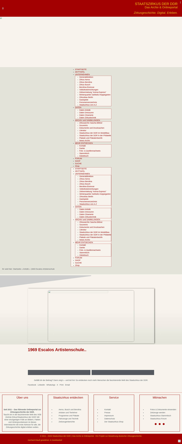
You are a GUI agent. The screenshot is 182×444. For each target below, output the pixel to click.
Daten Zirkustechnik (87, 118)
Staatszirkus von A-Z (88, 105)
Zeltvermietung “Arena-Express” (92, 92)
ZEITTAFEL (80, 72)
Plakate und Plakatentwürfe (90, 138)
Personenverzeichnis (88, 102)
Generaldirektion (86, 77)
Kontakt (82, 146)
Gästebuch (83, 156)
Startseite (17, 269)
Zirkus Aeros (84, 80)
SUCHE (78, 163)
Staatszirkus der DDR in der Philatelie (95, 135)
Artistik (26, 269)
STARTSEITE (81, 69)
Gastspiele (83, 100)
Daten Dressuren (86, 113)
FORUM (78, 158)
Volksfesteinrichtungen (88, 90)
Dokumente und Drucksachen (91, 128)
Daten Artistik (84, 110)
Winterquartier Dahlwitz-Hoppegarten (94, 95)
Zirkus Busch (84, 85)
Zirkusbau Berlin (86, 97)
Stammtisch (84, 153)
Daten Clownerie (86, 115)
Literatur (82, 130)
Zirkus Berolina (85, 82)
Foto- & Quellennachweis (89, 151)
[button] (32, 385)
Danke (82, 148)
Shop (77, 166)
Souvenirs (83, 125)
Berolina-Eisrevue (86, 87)
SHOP (77, 161)
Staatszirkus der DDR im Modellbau (94, 133)
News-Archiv (84, 140)
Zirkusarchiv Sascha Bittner (90, 123)
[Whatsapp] (164, 424)
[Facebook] (156, 424)
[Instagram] (160, 424)
